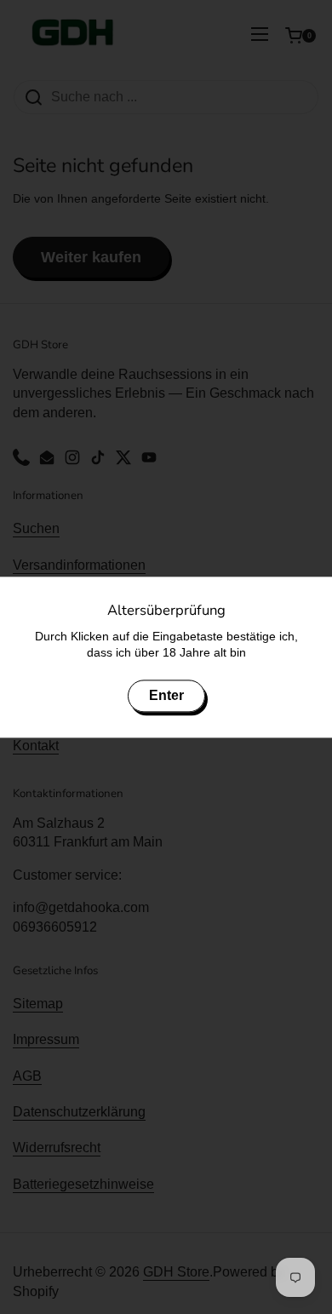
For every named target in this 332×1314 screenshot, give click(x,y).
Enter (166, 695)
